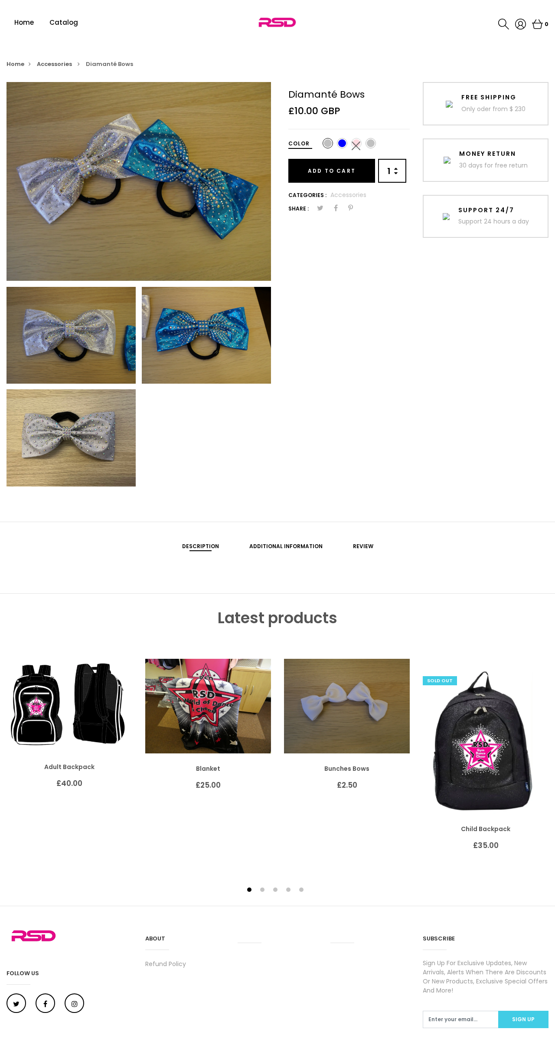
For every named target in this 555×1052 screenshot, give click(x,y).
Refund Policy (165, 964)
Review (363, 546)
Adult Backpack (69, 767)
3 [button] (276, 890)
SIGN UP (523, 1019)
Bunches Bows (346, 768)
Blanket (208, 768)
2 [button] (263, 890)
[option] (139, 181)
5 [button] (302, 890)
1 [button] (250, 890)
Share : (298, 208)
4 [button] (289, 890)
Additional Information (286, 546)
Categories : (307, 195)
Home (24, 22)
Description (200, 546)
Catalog (63, 22)
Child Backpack (485, 829)
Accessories (55, 64)
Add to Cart (332, 170)
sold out (440, 680)
